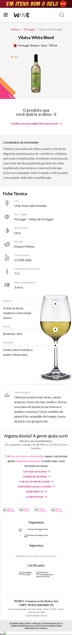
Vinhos (15, 29)
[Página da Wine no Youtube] (57, 510)
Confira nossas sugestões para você (34, 123)
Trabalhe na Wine (35, 476)
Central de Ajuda (35, 471)
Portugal (29, 29)
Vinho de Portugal (50, 29)
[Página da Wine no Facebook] (9, 510)
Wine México (34, 491)
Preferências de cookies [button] (34, 486)
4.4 (16, 56)
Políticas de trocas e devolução (24, 456)
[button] (61, 14)
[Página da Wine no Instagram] (41, 510)
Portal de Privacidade (34, 481)
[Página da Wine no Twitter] (25, 510)
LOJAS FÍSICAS (34, 496)
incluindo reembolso (28, 461)
